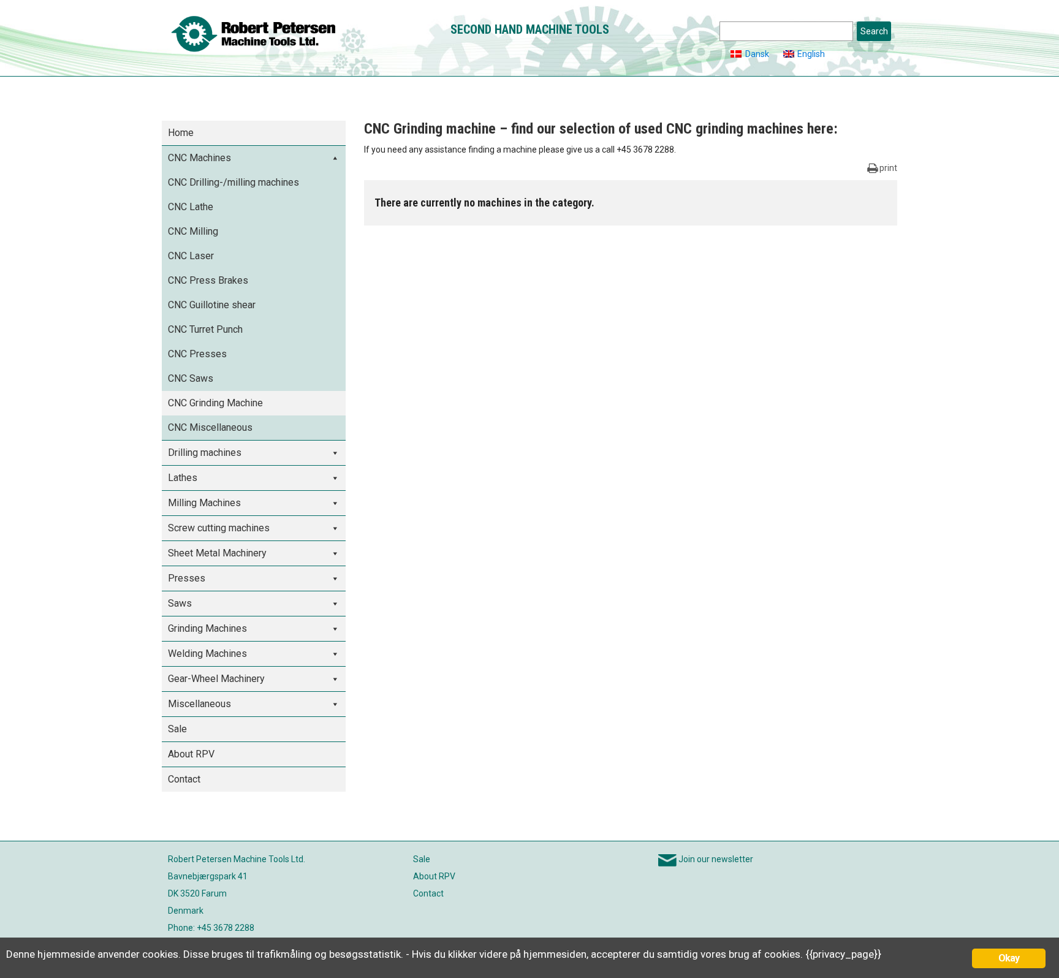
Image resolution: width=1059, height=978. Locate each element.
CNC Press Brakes (208, 280)
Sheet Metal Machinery (217, 553)
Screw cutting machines (219, 528)
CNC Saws (190, 378)
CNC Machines (199, 158)
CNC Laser (191, 256)
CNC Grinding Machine (215, 403)
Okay (1009, 958)
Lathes (182, 477)
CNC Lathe (190, 207)
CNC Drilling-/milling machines (233, 182)
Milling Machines (204, 503)
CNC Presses (197, 354)
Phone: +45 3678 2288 (211, 928)
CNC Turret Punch (205, 329)
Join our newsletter (715, 859)
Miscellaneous (199, 704)
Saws (180, 603)
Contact (184, 779)
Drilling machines (204, 452)
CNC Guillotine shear (212, 305)
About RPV (191, 754)
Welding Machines (207, 653)
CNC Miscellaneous (210, 427)
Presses (186, 578)
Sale (177, 729)
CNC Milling (193, 231)
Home (181, 132)
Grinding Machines (207, 628)
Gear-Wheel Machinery (216, 678)
